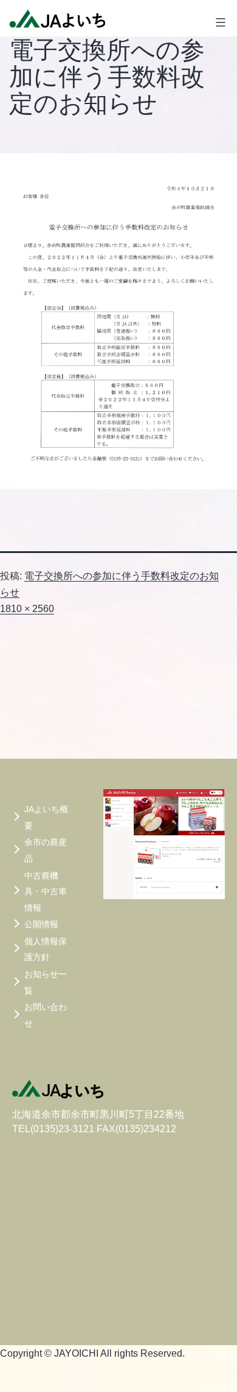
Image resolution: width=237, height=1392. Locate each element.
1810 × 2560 (27, 609)
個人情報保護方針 (45, 949)
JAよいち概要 (46, 817)
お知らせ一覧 (45, 982)
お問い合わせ (45, 1015)
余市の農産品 (45, 850)
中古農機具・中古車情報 (45, 892)
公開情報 (41, 924)
